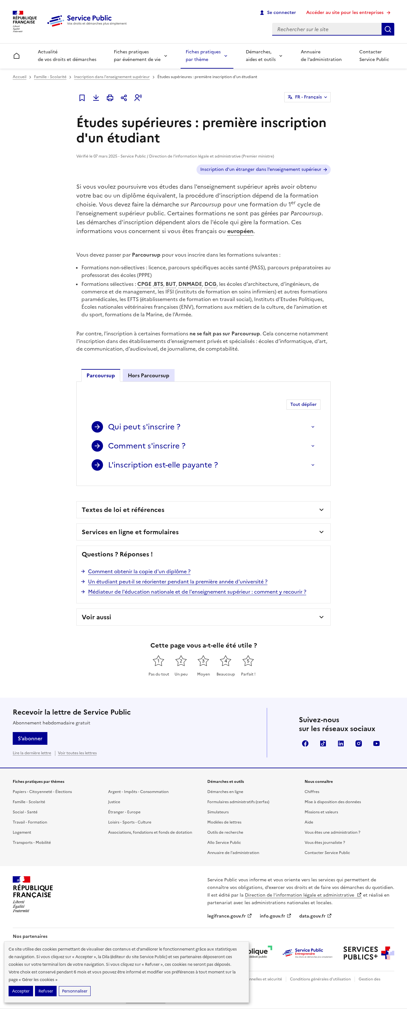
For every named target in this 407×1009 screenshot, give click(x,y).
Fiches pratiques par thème (203, 56)
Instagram (358, 743)
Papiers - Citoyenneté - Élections (42, 792)
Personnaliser (74, 991)
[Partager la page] (124, 98)
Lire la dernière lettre (32, 753)
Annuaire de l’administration (321, 56)
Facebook (305, 743)
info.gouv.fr (272, 916)
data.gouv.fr (312, 916)
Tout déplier (303, 404)
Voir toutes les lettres (77, 753)
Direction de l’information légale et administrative (300, 895)
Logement (22, 832)
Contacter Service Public (374, 56)
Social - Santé (25, 812)
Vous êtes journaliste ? (325, 842)
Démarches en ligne (225, 792)
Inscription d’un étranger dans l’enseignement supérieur (260, 169)
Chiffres (312, 792)
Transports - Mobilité (32, 842)
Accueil (19, 77)
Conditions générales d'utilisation (320, 979)
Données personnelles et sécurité (252, 979)
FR (308, 97)
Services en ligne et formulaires (130, 532)
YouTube (376, 743)
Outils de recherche (225, 832)
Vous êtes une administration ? (332, 832)
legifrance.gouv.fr (226, 916)
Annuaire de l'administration (233, 853)
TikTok (323, 743)
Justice (114, 802)
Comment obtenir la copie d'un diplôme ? (139, 571)
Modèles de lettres (224, 822)
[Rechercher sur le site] (388, 29)
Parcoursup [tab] (100, 375)
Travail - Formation (30, 822)
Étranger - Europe (124, 812)
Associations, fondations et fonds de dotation (150, 832)
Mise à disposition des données (333, 802)
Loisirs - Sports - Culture (129, 822)
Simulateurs (218, 812)
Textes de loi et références (123, 510)
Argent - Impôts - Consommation (138, 792)
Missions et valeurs (321, 812)
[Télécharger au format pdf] (96, 98)
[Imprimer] (110, 98)
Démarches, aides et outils (261, 56)
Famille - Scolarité (50, 77)
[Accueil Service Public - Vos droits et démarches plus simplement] (88, 27)
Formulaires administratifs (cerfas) (238, 802)
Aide (309, 822)
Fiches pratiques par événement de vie (137, 56)
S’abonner (30, 738)
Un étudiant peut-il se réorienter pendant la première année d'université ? (177, 581)
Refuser (45, 991)
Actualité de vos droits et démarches (67, 56)
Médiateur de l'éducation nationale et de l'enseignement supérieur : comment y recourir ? (197, 591)
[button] (138, 98)
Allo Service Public (224, 842)
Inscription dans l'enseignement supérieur (112, 77)
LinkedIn (341, 743)
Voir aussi (96, 617)
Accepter (21, 991)
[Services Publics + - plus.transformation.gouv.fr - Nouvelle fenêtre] (368, 953)
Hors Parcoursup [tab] (148, 375)
